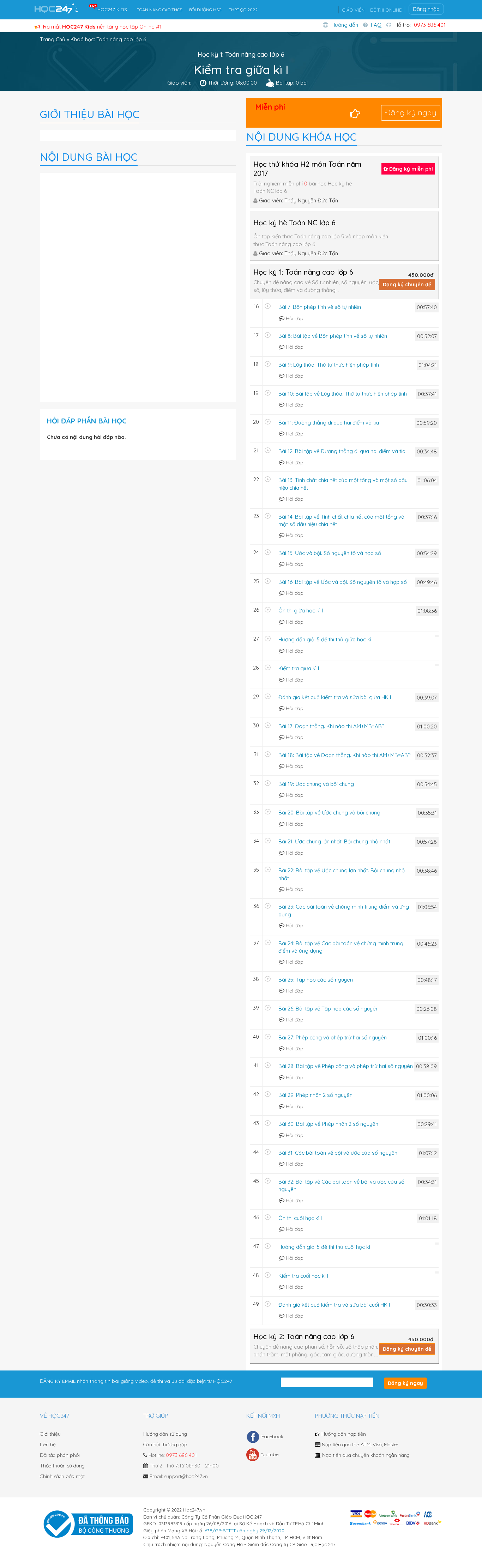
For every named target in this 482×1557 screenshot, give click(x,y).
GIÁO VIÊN (353, 10)
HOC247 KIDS (112, 9)
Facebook (272, 1436)
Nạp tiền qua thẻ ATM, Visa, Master (359, 1444)
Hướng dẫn (344, 25)
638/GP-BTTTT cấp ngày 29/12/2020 (244, 1530)
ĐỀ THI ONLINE (386, 10)
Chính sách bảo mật (62, 1476)
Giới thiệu (50, 1434)
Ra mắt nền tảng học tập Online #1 (102, 26)
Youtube (269, 1454)
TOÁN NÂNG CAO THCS (159, 9)
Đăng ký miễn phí (410, 169)
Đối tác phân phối (60, 1455)
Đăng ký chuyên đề (407, 284)
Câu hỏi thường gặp (165, 1444)
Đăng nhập (426, 9)
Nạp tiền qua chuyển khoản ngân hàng (365, 1455)
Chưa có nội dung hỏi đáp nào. (86, 437)
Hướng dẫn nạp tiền (343, 1434)
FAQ (376, 25)
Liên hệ (48, 1444)
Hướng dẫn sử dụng (165, 1434)
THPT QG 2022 (243, 9)
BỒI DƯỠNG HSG (205, 9)
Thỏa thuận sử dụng (62, 1466)
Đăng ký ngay (410, 112)
